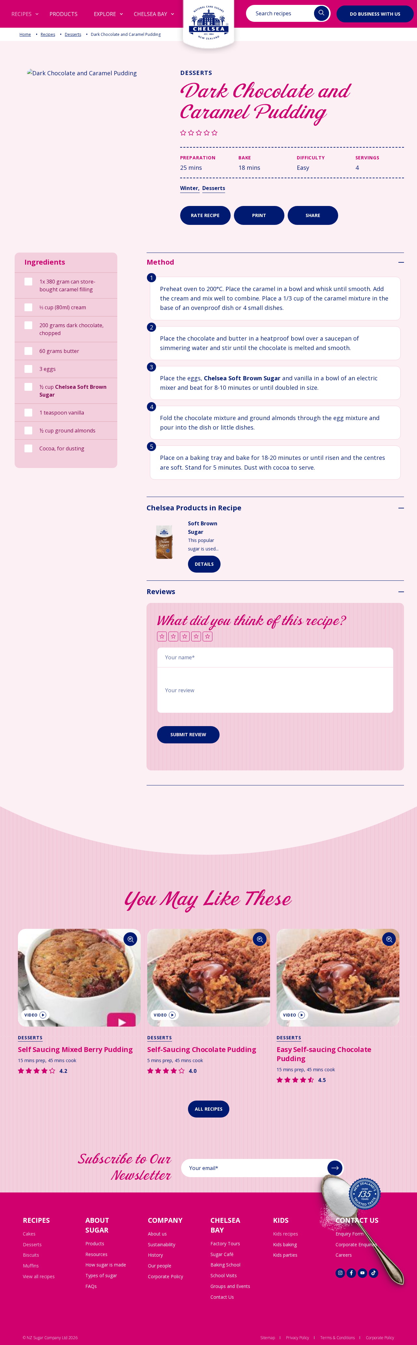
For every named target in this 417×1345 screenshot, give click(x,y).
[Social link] (340, 1273)
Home (25, 34)
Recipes (48, 34)
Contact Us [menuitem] (222, 1297)
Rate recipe (205, 215)
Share (313, 215)
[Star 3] (185, 637)
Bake (244, 157)
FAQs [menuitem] (91, 1286)
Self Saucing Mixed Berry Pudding (75, 1049)
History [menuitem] (155, 1255)
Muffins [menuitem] (31, 1266)
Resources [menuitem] (96, 1254)
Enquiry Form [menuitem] (350, 1234)
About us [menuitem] (157, 1234)
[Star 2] (173, 637)
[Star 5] (207, 637)
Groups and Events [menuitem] (230, 1286)
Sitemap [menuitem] (267, 1337)
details (204, 564)
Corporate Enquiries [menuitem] (356, 1244)
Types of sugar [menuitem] (101, 1275)
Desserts (73, 34)
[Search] (130, 939)
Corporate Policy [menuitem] (165, 1276)
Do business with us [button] (375, 13)
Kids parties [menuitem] (285, 1255)
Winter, (190, 188)
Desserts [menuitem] (32, 1244)
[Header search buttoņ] (321, 13)
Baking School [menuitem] (225, 1265)
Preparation (198, 157)
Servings (367, 157)
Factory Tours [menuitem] (225, 1243)
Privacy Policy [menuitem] (297, 1337)
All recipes (209, 1109)
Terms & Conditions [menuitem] (337, 1337)
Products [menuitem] (94, 1243)
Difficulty (310, 157)
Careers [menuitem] (344, 1255)
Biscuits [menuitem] (31, 1255)
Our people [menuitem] (159, 1266)
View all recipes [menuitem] (39, 1276)
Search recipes (273, 13)
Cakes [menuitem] (29, 1234)
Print (259, 215)
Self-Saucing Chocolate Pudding (201, 1049)
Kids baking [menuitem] (285, 1244)
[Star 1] (162, 637)
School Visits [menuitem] (223, 1275)
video (31, 1015)
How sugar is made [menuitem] (105, 1265)
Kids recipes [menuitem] (285, 1234)
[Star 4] (196, 637)
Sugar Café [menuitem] (222, 1254)
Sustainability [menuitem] (161, 1244)
